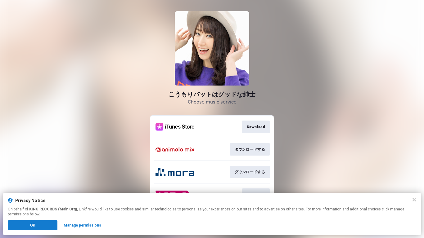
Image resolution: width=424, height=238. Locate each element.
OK (32, 225)
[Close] (414, 200)
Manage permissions (82, 225)
